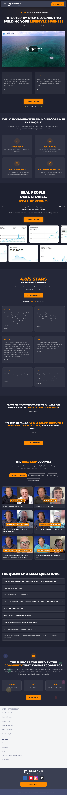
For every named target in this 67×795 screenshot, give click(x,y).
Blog (3, 751)
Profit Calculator (7, 729)
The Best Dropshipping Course (12, 755)
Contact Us (5, 760)
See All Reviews (33, 295)
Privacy (25, 792)
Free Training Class (8, 713)
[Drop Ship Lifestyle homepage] (33, 772)
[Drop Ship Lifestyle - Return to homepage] (14, 4)
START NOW (57, 4)
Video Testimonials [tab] (37, 475)
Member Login (6, 721)
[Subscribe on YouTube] (31, 778)
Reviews (4, 743)
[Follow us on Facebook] (25, 778)
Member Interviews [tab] (18, 475)
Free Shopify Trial (7, 734)
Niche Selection (7, 717)
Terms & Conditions (18, 792)
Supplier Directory (7, 725)
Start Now (33, 697)
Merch (4, 764)
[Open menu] (5, 4)
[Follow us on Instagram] (36, 778)
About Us (5, 747)
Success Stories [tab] (33, 480)
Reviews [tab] (53, 475)
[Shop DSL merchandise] (42, 778)
